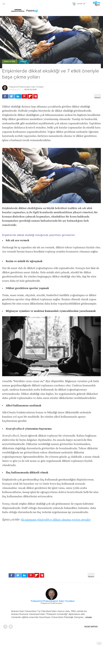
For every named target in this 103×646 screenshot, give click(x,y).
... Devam (87, 617)
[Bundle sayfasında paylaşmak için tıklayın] (35, 96)
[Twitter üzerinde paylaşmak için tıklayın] (12, 96)
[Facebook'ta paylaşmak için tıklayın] (5, 96)
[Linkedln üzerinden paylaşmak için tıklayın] (18, 96)
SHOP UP (81, 4)
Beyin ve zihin (10, 61)
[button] (4, 4)
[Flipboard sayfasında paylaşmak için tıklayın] (30, 96)
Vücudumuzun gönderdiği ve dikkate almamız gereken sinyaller (56, 520)
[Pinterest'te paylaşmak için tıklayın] (24, 96)
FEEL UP (23, 61)
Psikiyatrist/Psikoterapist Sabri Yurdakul (26, 87)
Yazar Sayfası (91, 627)
